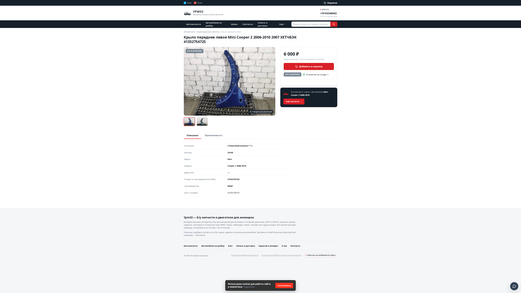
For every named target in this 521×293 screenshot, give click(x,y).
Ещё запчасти (292, 101)
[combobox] (310, 24)
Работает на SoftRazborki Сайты (321, 255)
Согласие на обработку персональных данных (281, 255)
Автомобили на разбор (214, 24)
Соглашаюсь (284, 285)
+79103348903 (328, 13)
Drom (198, 3)
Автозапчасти (193, 24)
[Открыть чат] (514, 286)
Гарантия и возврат (268, 246)
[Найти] (333, 24)
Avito (188, 3)
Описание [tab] (192, 135)
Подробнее (249, 286)
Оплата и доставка (262, 24)
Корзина (332, 2)
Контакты (248, 24)
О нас (284, 246)
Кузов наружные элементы (208, 32)
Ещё (281, 24)
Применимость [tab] (214, 135)
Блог (230, 246)
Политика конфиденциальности (245, 255)
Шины (234, 24)
